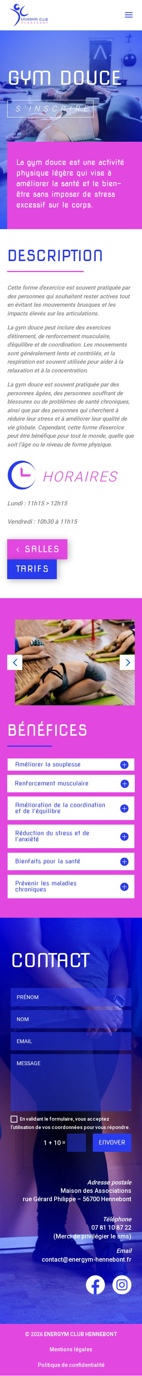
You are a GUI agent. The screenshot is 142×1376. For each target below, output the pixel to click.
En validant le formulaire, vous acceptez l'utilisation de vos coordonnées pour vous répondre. (70, 1123)
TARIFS (32, 569)
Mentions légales (71, 1349)
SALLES (42, 549)
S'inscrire (53, 108)
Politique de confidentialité (71, 1365)
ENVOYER (112, 1142)
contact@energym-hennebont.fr (86, 1259)
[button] (14, 662)
